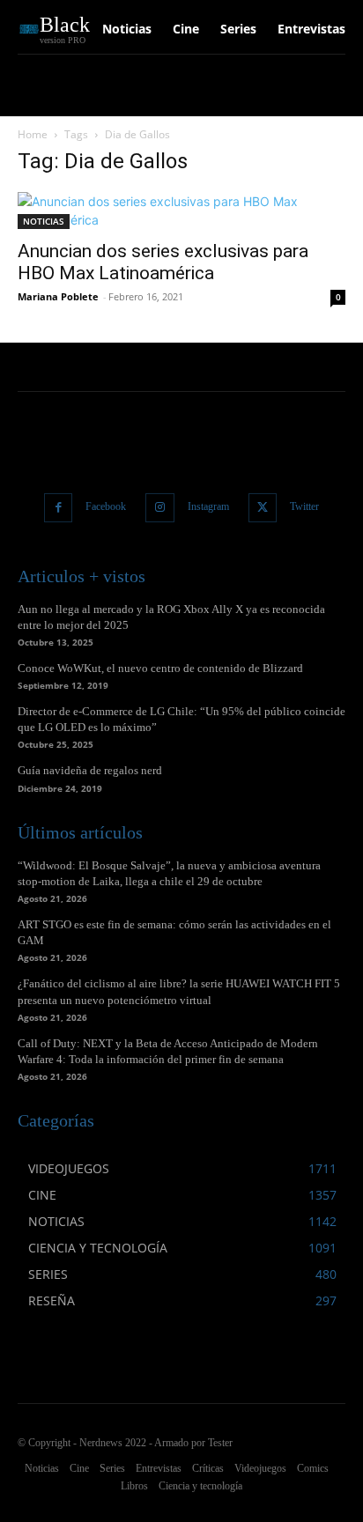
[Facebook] (58, 507)
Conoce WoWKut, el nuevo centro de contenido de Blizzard (160, 668)
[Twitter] (263, 507)
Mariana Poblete (58, 296)
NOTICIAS (43, 221)
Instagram (208, 506)
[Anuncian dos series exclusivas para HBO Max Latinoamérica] (181, 210)
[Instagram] (159, 507)
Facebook (105, 506)
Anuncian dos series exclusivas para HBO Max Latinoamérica (163, 262)
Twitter (304, 506)
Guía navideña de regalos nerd (90, 770)
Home (33, 134)
